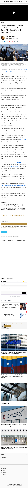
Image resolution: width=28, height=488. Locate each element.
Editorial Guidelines (20, 240)
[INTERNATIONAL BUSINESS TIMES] (14, 2)
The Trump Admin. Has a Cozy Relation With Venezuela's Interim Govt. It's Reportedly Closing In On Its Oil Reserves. (14, 376)
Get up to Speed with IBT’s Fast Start (19, 323)
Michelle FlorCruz (11, 36)
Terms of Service (5, 227)
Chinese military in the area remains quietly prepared (13, 185)
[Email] (15, 41)
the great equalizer (15, 166)
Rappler (19, 162)
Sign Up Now (7, 325)
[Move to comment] (17, 41)
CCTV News (23, 139)
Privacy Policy (13, 227)
